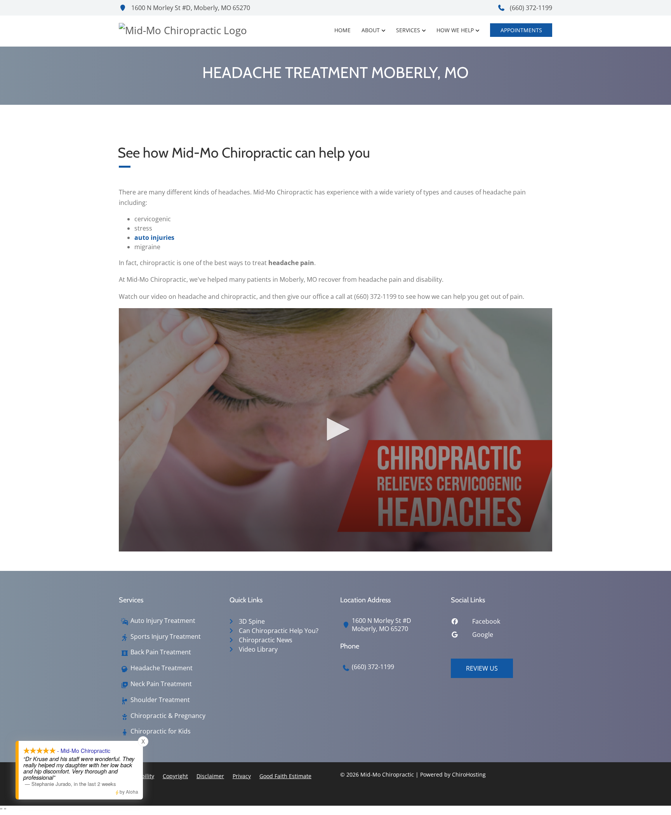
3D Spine (252, 621)
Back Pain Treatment (160, 652)
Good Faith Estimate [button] (285, 776)
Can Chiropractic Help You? (278, 630)
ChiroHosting (469, 774)
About (371, 30)
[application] (335, 430)
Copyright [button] (175, 776)
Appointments (521, 30)
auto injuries (154, 237)
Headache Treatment (161, 668)
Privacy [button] (242, 776)
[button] (335, 429)
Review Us (482, 668)
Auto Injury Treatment (162, 621)
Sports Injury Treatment (165, 637)
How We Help (455, 30)
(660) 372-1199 (530, 7)
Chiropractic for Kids (160, 731)
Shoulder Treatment (160, 700)
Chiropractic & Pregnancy (167, 716)
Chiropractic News (265, 640)
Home (342, 30)
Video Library (258, 649)
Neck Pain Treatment (161, 684)
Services (408, 30)
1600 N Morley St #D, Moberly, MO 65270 (190, 7)
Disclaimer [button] (210, 776)
